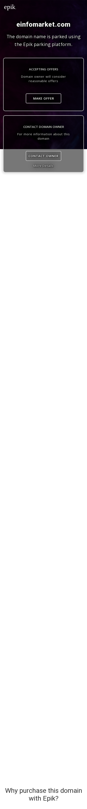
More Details (43, 166)
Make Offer (43, 98)
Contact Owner (43, 156)
